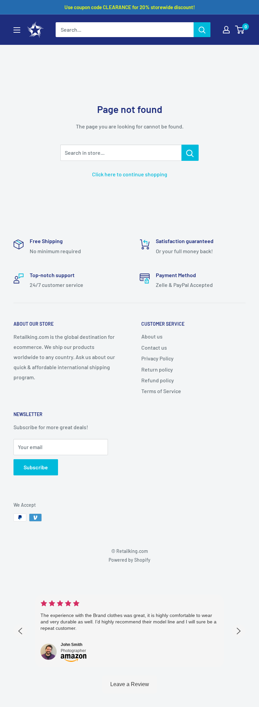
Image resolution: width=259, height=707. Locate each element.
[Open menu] (16, 30)
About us (152, 336)
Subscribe (36, 467)
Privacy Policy (157, 358)
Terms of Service (161, 391)
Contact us (154, 347)
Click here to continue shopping (129, 174)
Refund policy (157, 380)
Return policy (157, 369)
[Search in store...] (190, 153)
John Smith (71, 644)
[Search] (202, 29)
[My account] (226, 29)
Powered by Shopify (129, 560)
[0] (240, 30)
